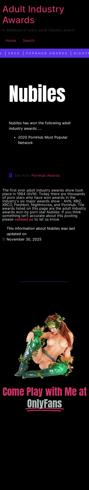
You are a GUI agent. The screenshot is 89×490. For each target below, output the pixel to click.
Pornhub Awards (45, 175)
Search (29, 40)
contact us (24, 219)
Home (11, 40)
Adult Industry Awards (33, 14)
